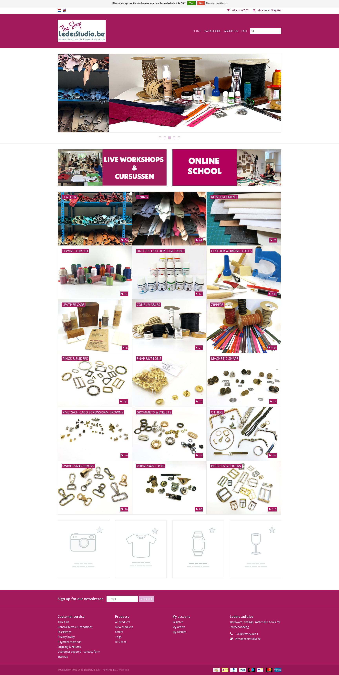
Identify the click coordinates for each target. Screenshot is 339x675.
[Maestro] (251, 669)
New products (124, 627)
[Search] (253, 31)
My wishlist (179, 632)
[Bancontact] (260, 669)
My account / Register (269, 10)
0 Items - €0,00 (240, 10)
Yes (191, 3)
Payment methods (69, 642)
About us (231, 31)
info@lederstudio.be (248, 639)
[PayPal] (233, 669)
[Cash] (216, 669)
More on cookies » (216, 3)
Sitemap (63, 656)
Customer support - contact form (79, 651)
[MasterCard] (268, 669)
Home (197, 31)
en (64, 10)
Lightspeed (123, 669)
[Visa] (242, 669)
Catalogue (212, 31)
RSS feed (121, 642)
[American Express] (277, 669)
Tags (118, 637)
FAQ (244, 31)
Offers (119, 632)
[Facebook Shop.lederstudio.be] (271, 599)
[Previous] (65, 94)
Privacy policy (66, 637)
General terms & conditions (75, 627)
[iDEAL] (224, 669)
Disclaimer (64, 632)
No (200, 3)
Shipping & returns (69, 647)
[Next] (273, 94)
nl (59, 10)
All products (122, 622)
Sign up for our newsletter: (81, 599)
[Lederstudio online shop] (97, 31)
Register (177, 622)
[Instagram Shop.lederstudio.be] (278, 599)
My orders (178, 627)
